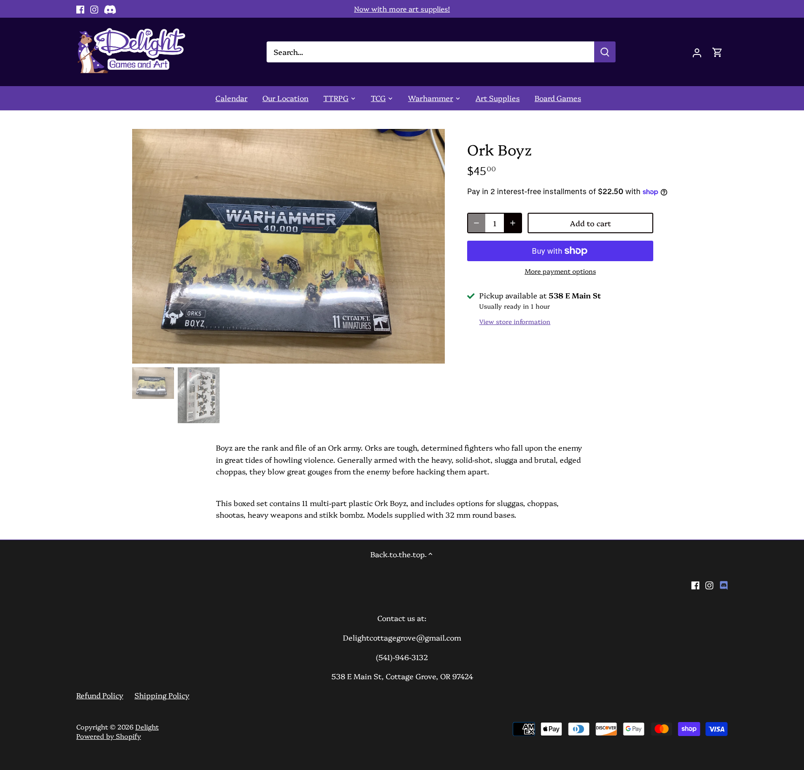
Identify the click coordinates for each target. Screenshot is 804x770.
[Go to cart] (717, 52)
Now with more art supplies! (402, 9)
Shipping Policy (161, 695)
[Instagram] (94, 9)
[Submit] (605, 51)
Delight (147, 726)
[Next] (431, 246)
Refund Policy (99, 695)
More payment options (560, 271)
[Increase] (513, 223)
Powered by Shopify (108, 736)
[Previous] (146, 246)
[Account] (697, 52)
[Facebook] (80, 9)
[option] (288, 246)
